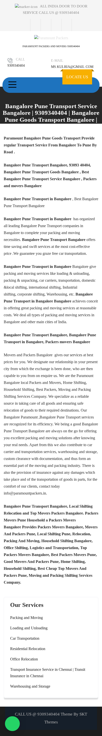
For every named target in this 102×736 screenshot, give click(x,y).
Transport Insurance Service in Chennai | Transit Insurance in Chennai (47, 672)
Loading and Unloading (29, 628)
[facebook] (35, 25)
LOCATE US (77, 77)
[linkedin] (66, 25)
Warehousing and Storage (30, 686)
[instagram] (56, 25)
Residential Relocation (27, 649)
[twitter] (46, 25)
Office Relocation (24, 659)
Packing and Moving (26, 618)
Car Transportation (24, 638)
